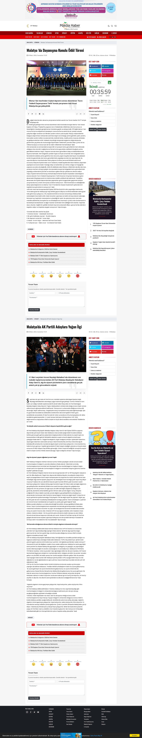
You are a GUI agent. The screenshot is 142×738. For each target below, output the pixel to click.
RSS (105, 75)
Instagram (107, 71)
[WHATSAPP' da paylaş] (35, 113)
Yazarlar (68, 709)
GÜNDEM (49, 33)
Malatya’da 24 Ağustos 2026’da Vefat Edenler (43, 249)
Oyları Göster (102, 129)
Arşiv (102, 721)
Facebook (95, 66)
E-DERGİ (114, 33)
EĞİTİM (73, 33)
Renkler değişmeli (96, 124)
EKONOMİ (105, 33)
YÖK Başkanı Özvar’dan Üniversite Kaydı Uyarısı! (44, 259)
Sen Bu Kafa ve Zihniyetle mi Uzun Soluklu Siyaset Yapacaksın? (102, 450)
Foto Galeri (69, 711)
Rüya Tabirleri (87, 716)
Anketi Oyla (92, 129)
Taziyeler (86, 719)
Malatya (113, 55)
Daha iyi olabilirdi (96, 121)
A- (84, 114)
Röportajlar (87, 709)
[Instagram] (115, 37)
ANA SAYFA (30, 42)
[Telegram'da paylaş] (39, 113)
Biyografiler (87, 711)
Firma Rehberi (70, 721)
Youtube (94, 75)
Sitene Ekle (104, 719)
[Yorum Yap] (77, 113)
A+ (81, 114)
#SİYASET (30, 617)
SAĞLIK (97, 33)
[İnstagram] (27, 712)
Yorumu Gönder (34, 310)
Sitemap (103, 716)
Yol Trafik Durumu (89, 721)
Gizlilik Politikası (105, 711)
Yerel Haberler (70, 716)
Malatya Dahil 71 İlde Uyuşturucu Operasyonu (44, 255)
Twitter (94, 71)
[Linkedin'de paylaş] (43, 113)
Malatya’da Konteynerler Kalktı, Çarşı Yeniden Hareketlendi (47, 252)
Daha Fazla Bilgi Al (96, 735)
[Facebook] (110, 37)
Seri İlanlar (69, 724)
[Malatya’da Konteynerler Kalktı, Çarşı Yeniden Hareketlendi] (102, 189)
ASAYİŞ (80, 33)
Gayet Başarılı (95, 114)
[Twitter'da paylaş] (32, 113)
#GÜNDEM (30, 229)
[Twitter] (113, 37)
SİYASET (64, 33)
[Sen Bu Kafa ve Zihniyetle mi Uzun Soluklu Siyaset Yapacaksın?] (102, 438)
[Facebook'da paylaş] (28, 113)
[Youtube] (38, 712)
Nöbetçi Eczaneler (71, 719)
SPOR (57, 33)
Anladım (134, 735)
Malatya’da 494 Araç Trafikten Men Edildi (42, 262)
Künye (103, 709)
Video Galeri (69, 714)
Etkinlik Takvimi (88, 724)
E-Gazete (86, 727)
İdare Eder (94, 118)
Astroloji (86, 714)
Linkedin (106, 66)
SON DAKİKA (29, 33)
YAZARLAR (39, 33)
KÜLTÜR (88, 33)
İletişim (103, 724)
